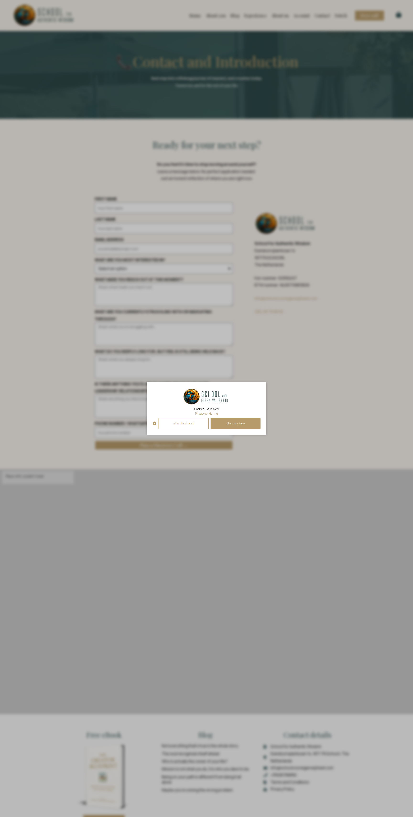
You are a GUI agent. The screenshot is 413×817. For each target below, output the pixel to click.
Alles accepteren (235, 423)
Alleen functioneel (183, 423)
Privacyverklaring (206, 413)
